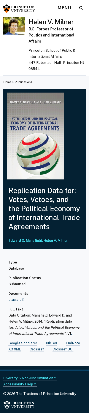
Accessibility (18, 384)
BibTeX (51, 343)
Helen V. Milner (51, 22)
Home (7, 82)
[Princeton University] (20, 8)
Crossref (37, 349)
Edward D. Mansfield (25, 241)
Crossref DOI (62, 349)
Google (21, 343)
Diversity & (28, 378)
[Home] (16, 46)
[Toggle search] (81, 8)
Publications (23, 82)
